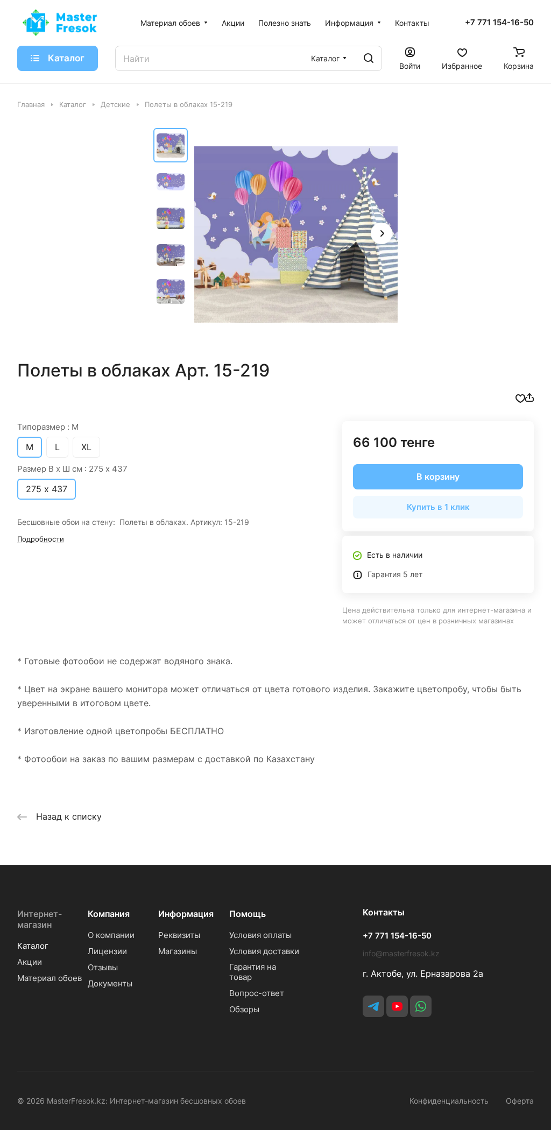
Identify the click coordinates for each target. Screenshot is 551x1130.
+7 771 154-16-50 (499, 22)
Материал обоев (49, 978)
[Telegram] (373, 1006)
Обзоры (244, 1009)
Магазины (177, 951)
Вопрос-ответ (256, 993)
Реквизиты (179, 935)
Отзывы (103, 967)
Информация (186, 913)
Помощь (247, 913)
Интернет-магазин (39, 919)
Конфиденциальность (449, 1100)
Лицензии (107, 951)
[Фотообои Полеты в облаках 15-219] (296, 234)
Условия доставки (264, 951)
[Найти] (368, 58)
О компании (111, 935)
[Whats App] (421, 1006)
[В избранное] (520, 397)
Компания (109, 913)
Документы (110, 983)
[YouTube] (397, 1006)
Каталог (32, 946)
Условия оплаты (260, 935)
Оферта (520, 1100)
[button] (381, 233)
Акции (29, 962)
